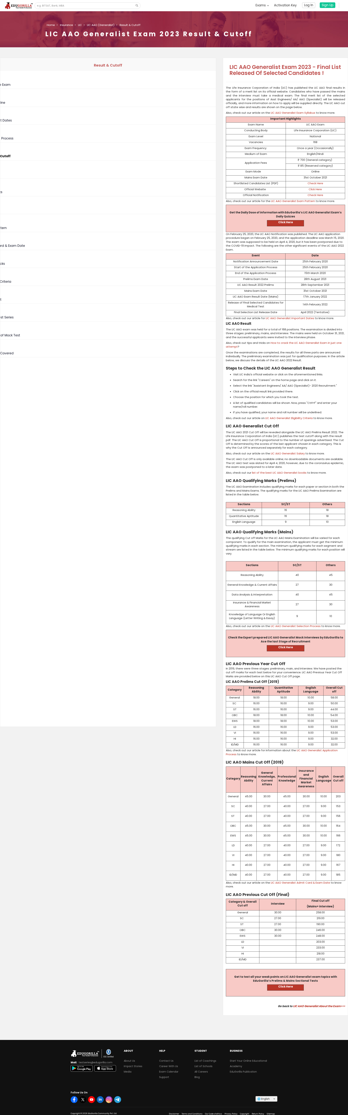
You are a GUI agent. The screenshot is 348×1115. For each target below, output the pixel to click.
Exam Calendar (168, 1071)
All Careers (201, 1071)
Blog (197, 1077)
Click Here (315, 189)
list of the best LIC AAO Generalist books (279, 473)
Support (164, 1077)
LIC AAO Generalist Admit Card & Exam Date (300, 883)
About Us (129, 1061)
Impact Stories (133, 1066)
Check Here (315, 183)
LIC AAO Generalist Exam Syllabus (293, 113)
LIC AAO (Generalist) (101, 25)
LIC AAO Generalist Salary (288, 453)
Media (127, 1071)
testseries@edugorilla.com (95, 1062)
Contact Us (166, 1061)
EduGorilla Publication (243, 1071)
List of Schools (203, 1066)
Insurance (66, 25)
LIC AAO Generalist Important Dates (290, 318)
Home (51, 25)
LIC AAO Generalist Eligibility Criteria (289, 418)
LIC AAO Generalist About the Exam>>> (319, 1006)
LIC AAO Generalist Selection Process (296, 626)
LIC (80, 25)
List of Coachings (205, 1061)
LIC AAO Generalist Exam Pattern (293, 201)
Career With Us (168, 1066)
